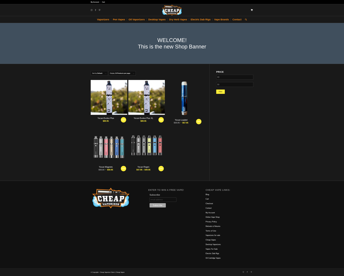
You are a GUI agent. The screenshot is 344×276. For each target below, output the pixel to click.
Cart (103, 2)
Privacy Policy (211, 222)
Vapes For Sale (212, 249)
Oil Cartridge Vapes (213, 258)
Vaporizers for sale (213, 235)
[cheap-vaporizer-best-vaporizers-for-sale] (172, 10)
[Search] (245, 19)
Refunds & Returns (213, 226)
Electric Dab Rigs (212, 253)
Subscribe (155, 195)
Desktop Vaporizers (213, 244)
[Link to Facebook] (96, 10)
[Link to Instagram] (91, 10)
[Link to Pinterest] (100, 10)
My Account (95, 2)
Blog (207, 194)
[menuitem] (96, 2)
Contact (209, 208)
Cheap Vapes (211, 240)
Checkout (209, 203)
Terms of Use (211, 231)
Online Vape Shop (213, 217)
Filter (220, 92)
